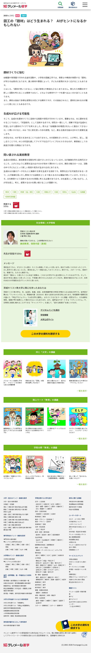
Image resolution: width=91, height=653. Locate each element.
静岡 (9, 517)
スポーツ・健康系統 (41, 605)
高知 (19, 525)
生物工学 (38, 570)
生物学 (54, 555)
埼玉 (19, 509)
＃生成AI (73, 192)
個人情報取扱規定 (74, 537)
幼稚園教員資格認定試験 (11, 611)
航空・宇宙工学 (48, 561)
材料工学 (38, 567)
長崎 (26, 527)
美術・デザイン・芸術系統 (43, 519)
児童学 (24, 16)
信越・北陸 (7, 514)
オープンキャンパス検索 (76, 567)
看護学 (38, 593)
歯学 (44, 585)
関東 (5, 509)
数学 (37, 555)
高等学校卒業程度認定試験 (12, 608)
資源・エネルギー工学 (50, 570)
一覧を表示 (81, 390)
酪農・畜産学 (55, 579)
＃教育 (7, 192)
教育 (17, 16)
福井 (26, 514)
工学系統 (38, 558)
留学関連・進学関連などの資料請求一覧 (16, 581)
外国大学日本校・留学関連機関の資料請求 (17, 583)
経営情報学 (56, 535)
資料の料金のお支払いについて (77, 528)
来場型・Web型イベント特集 (77, 570)
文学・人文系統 (40, 501)
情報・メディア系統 (41, 547)
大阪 (16, 520)
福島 (25, 507)
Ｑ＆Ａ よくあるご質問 (77, 519)
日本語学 (46, 514)
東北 (5, 507)
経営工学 (38, 572)
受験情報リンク (74, 550)
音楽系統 (38, 524)
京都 (13, 520)
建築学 (50, 565)
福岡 (14, 527)
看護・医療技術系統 (41, 590)
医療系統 (38, 582)
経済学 (38, 535)
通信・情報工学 (41, 565)
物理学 (43, 555)
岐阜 (13, 517)
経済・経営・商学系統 (42, 532)
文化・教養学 (40, 509)
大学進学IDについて (75, 522)
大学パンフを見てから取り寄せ (77, 563)
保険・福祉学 (51, 595)
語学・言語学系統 (40, 511)
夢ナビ (71, 596)
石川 (23, 514)
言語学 (53, 514)
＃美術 (56, 192)
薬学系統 (38, 587)
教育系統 (38, 517)
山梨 (9, 512)
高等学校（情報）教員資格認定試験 (15, 616)
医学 (44, 582)
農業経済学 (39, 579)
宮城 (16, 507)
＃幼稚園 (82, 192)
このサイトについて (75, 524)
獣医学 (47, 579)
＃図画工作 (47, 192)
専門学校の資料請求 (10, 539)
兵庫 (19, 520)
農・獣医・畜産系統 (41, 575)
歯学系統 (38, 585)
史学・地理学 (55, 504)
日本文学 (38, 504)
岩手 (13, 507)
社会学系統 (38, 537)
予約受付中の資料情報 (76, 501)
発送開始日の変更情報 (76, 504)
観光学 (59, 540)
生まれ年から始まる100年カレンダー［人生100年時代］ (78, 604)
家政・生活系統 (40, 598)
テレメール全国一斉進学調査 (77, 593)
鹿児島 (6, 530)
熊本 (30, 527)
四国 (5, 525)
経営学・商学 (46, 535)
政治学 (43, 529)
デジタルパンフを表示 (50, 310)
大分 (17, 527)
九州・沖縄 (7, 527)
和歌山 (26, 520)
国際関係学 (50, 545)
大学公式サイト (47, 319)
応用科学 (55, 567)
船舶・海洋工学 (48, 572)
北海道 (6, 504)
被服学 (48, 601)
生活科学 (38, 603)
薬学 (44, 587)
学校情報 (44, 314)
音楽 (44, 524)
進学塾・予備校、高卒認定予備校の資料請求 (18, 593)
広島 (19, 522)
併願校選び (72, 574)
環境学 (53, 540)
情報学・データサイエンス (44, 550)
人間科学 (49, 509)
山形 (22, 507)
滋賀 (9, 520)
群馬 (16, 509)
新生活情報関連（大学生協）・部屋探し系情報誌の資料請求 (17, 589)
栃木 (13, 509)
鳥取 (9, 522)
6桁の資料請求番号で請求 (12, 625)
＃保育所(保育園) (10, 197)
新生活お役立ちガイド (76, 582)
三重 (19, 517)
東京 (25, 509)
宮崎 (20, 527)
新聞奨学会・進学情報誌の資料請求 (15, 586)
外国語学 (38, 514)
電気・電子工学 (56, 563)
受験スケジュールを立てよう (78, 577)
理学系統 (38, 553)
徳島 (13, 525)
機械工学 (38, 561)
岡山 (13, 522)
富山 (20, 514)
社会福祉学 (45, 540)
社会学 (38, 540)
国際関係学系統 (40, 545)
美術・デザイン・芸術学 (43, 522)
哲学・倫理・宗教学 (42, 506)
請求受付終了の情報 (75, 507)
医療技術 (45, 593)
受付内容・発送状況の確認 (77, 532)
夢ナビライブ (73, 599)
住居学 (61, 601)
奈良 (22, 520)
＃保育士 (64, 192)
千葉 (22, 509)
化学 (48, 555)
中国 (5, 522)
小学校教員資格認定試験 (11, 613)
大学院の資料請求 (9, 559)
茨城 (9, 509)
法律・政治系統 (40, 527)
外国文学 (46, 504)
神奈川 (6, 512)
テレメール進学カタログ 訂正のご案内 (77, 546)
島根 (16, 522)
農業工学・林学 (53, 577)
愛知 (16, 517)
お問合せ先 (72, 542)
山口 (22, 522)
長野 (17, 514)
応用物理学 (47, 567)
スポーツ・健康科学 (56, 605)
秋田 (19, 507)
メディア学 (58, 550)
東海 (5, 517)
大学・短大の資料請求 (11, 501)
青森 (9, 507)
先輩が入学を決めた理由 (77, 579)
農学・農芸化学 (41, 577)
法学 (37, 529)
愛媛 (16, 525)
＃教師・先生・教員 (26, 192)
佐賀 (23, 527)
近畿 (5, 520)
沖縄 (9, 530)
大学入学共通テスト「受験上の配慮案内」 (17, 605)
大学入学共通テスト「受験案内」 (14, 603)
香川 (9, 525)
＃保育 (14, 192)
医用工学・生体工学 (42, 563)
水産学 (64, 579)
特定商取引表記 (74, 540)
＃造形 (38, 192)
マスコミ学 (39, 542)
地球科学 (61, 555)
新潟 (14, 514)
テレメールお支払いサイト (77, 534)
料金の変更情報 (74, 509)
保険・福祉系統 (40, 595)
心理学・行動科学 (56, 506)
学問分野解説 (73, 559)
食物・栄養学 (40, 601)
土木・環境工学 (59, 565)
